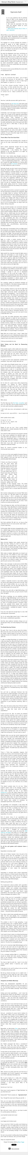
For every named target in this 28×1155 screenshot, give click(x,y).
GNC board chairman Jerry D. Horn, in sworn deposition (16, 29)
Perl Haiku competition (18, 403)
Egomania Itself (16, 12)
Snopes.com (4, 792)
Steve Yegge (21, 1142)
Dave (16, 1028)
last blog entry (15, 103)
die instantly (14, 163)
